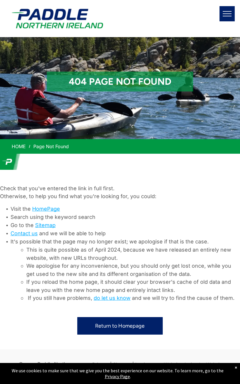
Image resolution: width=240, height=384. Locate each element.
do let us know (112, 298)
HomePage (46, 209)
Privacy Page (117, 376)
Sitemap (45, 225)
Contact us (24, 233)
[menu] (227, 13)
